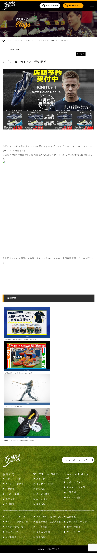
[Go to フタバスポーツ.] (4, 41)
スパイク (80, 54)
